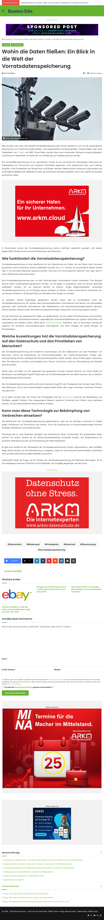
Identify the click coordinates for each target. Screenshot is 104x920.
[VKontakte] (61, 560)
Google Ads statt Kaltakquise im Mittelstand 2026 (23, 876)
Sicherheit (70, 544)
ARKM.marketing (52, 20)
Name (5, 659)
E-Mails (21, 152)
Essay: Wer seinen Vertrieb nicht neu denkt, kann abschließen (28, 898)
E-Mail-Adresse (9, 670)
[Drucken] (73, 560)
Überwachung (89, 544)
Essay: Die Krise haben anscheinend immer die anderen (26, 894)
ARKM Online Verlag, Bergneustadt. (62, 911)
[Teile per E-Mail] (67, 560)
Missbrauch (34, 544)
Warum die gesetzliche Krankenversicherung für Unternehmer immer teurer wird (36, 902)
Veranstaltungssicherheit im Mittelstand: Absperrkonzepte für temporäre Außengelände (38, 868)
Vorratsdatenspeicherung (52, 550)
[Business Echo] (20, 10)
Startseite (7, 39)
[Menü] (3, 12)
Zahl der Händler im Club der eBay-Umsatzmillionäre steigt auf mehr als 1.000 (16, 609)
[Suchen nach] (101, 12)
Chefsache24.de (10, 886)
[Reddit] (55, 560)
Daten (62, 267)
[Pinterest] (49, 560)
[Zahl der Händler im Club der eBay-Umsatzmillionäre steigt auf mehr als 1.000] (17, 595)
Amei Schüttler (9, 73)
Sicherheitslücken (54, 322)
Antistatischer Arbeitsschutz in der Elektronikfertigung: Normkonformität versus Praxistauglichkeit (43, 860)
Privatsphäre (52, 544)
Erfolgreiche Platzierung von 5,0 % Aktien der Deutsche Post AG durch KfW (51, 589)
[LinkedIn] (36, 560)
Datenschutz (67, 397)
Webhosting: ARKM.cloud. (88, 911)
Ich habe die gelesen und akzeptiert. (29, 687)
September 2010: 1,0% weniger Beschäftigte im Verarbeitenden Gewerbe (86, 589)
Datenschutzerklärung (56, 679)
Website (57, 670)
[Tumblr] (43, 560)
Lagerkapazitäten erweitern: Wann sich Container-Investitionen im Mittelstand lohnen (38, 864)
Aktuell (6, 45)
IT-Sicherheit (18, 39)
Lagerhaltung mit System (13, 880)
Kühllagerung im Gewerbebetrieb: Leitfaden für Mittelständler (28, 872)
